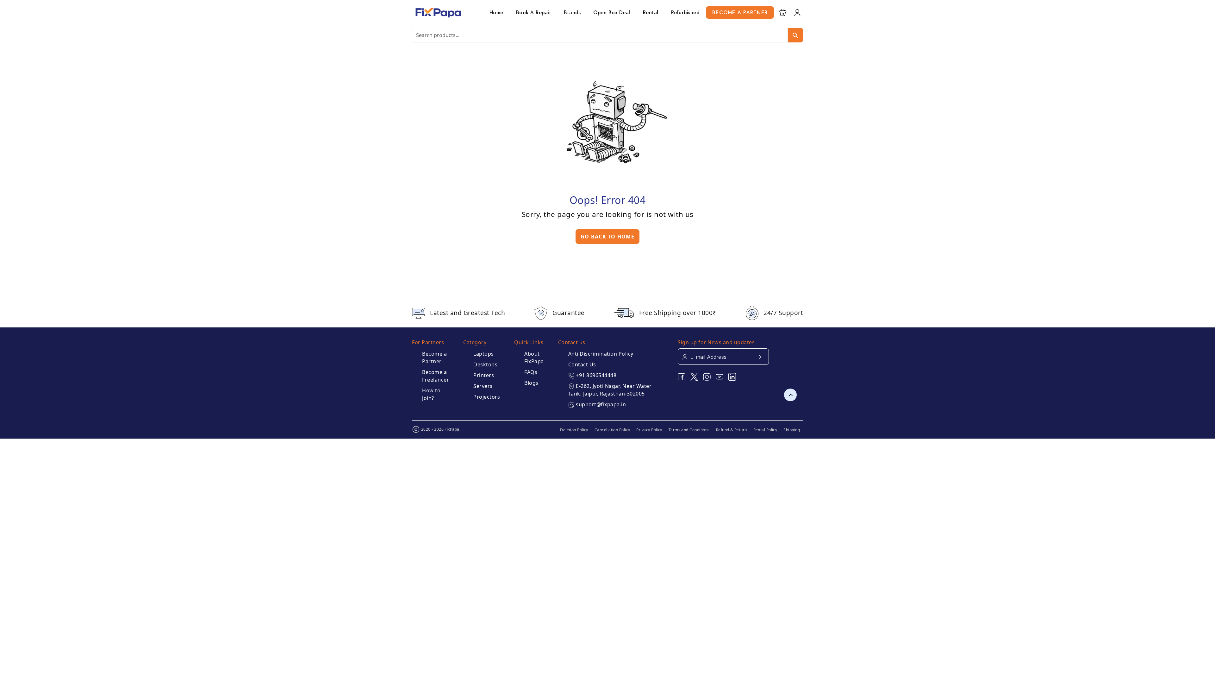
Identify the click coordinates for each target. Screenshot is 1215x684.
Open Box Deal (611, 12)
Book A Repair (533, 12)
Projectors (486, 396)
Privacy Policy (649, 430)
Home (496, 12)
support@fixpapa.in (601, 404)
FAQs (530, 372)
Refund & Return (731, 430)
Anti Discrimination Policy (600, 353)
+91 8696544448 (596, 375)
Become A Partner (740, 12)
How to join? (431, 394)
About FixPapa (534, 357)
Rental (650, 12)
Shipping (791, 430)
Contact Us (582, 364)
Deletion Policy (574, 430)
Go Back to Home (607, 236)
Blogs (531, 382)
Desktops (485, 364)
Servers (483, 386)
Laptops (483, 353)
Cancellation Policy (612, 430)
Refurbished (685, 12)
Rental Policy (765, 430)
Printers (483, 375)
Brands (572, 12)
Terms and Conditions (689, 430)
